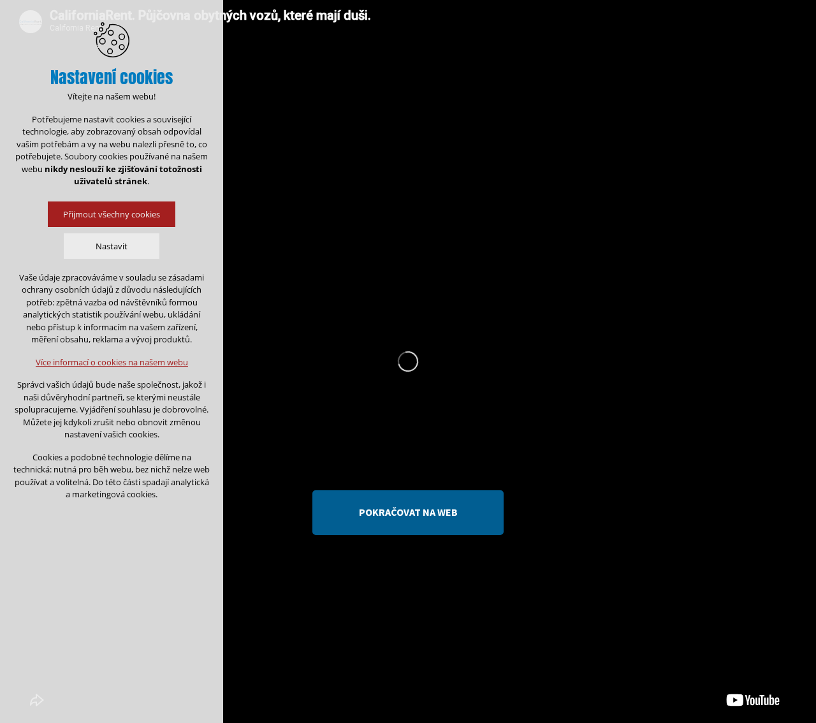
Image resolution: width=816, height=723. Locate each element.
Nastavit (111, 246)
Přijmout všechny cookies (111, 214)
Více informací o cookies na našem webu (112, 362)
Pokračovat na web (408, 512)
